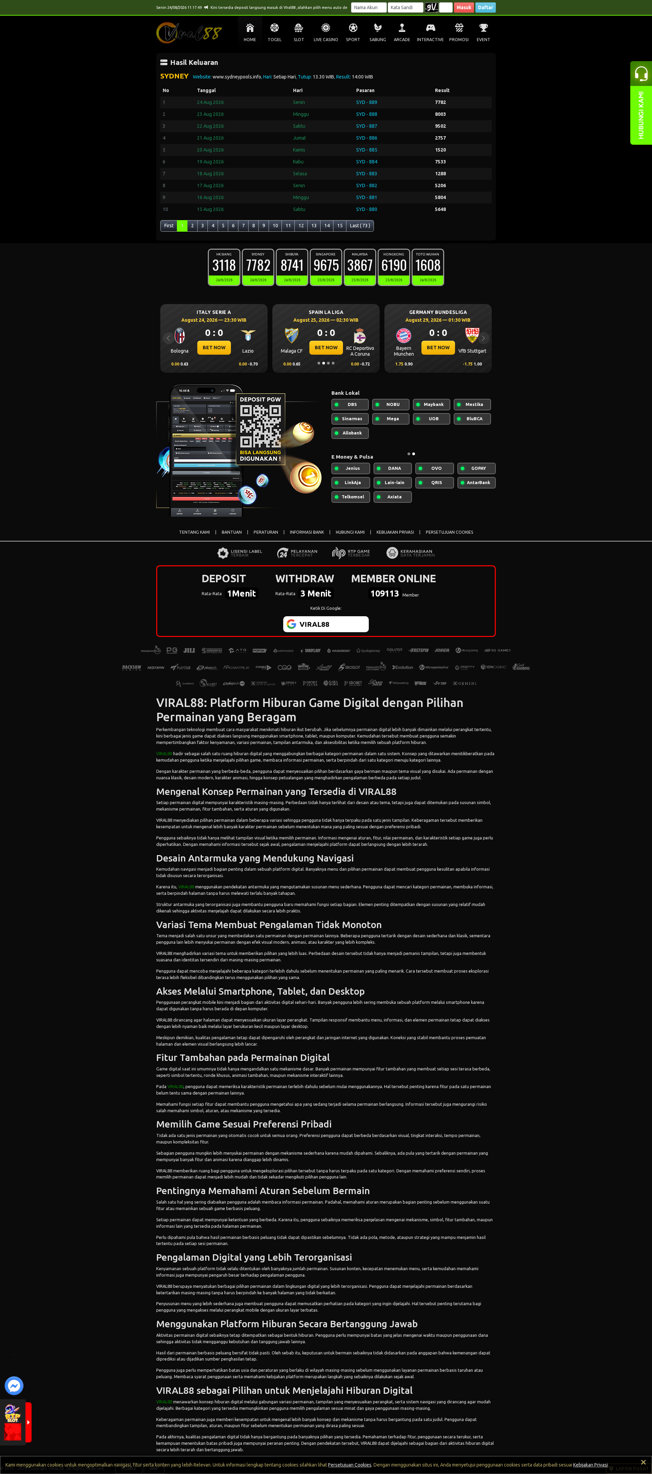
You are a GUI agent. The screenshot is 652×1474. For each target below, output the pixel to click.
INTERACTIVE (430, 39)
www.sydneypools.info (237, 76)
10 (275, 225)
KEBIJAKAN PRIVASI (395, 532)
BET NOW (214, 347)
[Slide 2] (323, 363)
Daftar (485, 7)
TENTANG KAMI (194, 532)
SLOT (299, 39)
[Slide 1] (319, 363)
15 (340, 225)
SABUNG (377, 39)
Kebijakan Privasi (590, 1465)
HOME (250, 39)
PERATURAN (266, 532)
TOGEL (275, 39)
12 (301, 225)
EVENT (483, 39)
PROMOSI (459, 39)
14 (327, 225)
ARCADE (402, 39)
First (169, 225)
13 (314, 225)
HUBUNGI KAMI (350, 532)
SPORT (353, 39)
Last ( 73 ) (360, 225)
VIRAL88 (164, 753)
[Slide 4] (333, 363)
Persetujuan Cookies (350, 1465)
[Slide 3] (328, 363)
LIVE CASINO (326, 39)
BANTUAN (232, 532)
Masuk (464, 7)
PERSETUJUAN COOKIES (449, 532)
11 (288, 225)
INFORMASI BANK (307, 532)
